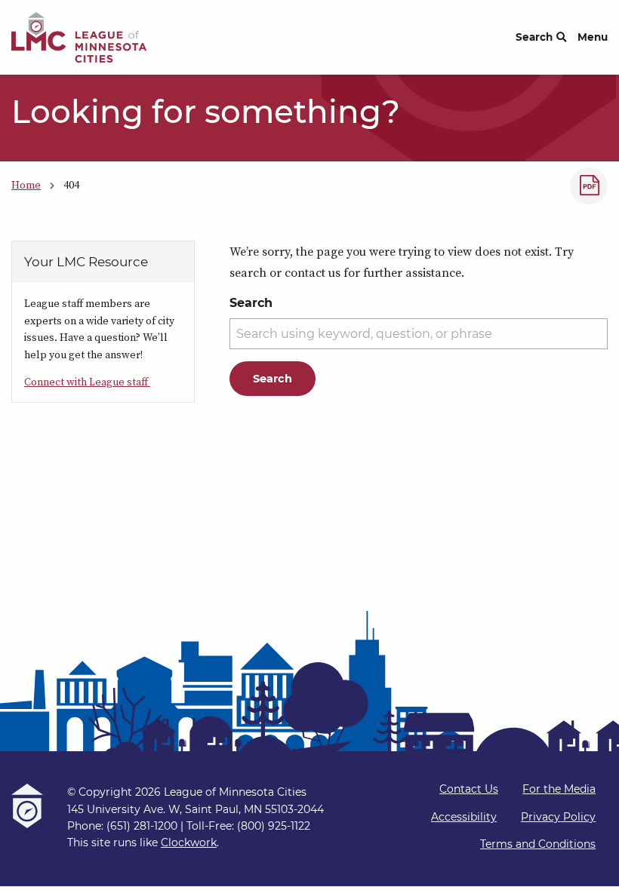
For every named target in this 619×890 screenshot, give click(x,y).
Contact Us (468, 789)
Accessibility (464, 817)
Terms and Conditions (538, 844)
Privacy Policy (558, 817)
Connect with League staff (87, 381)
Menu (592, 37)
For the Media (559, 789)
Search (534, 37)
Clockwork (189, 842)
